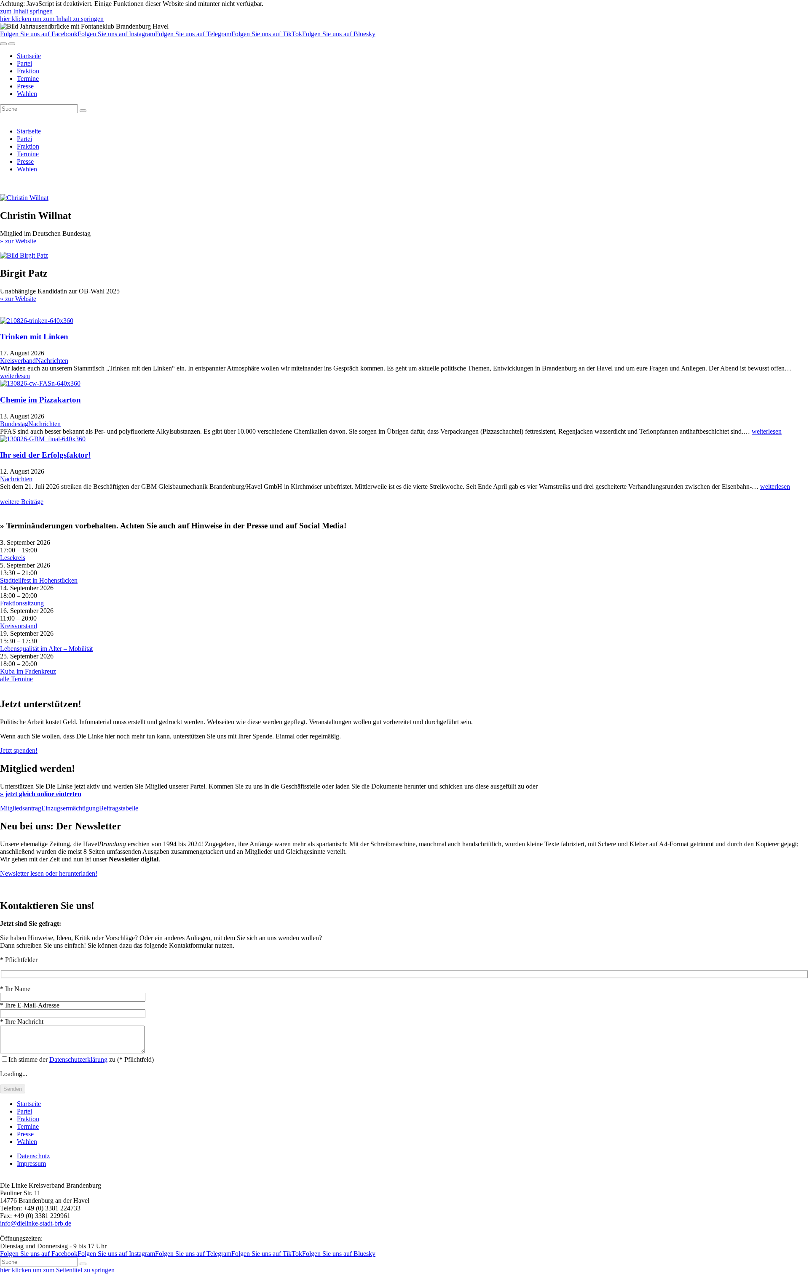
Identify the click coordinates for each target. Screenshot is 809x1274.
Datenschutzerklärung (78, 1059)
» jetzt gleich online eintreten (40, 793)
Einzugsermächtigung (70, 808)
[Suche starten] (83, 110)
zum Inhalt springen (26, 11)
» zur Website (18, 241)
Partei (24, 63)
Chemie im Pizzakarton (40, 399)
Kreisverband (18, 360)
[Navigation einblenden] (11, 44)
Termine (28, 78)
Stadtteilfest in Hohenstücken (39, 580)
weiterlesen (15, 375)
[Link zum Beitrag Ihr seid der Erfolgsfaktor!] (43, 438)
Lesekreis (12, 557)
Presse (25, 86)
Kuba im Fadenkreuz (28, 671)
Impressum (31, 1163)
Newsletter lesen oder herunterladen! (48, 873)
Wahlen (27, 93)
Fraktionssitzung (22, 603)
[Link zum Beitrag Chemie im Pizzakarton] (40, 383)
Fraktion (28, 71)
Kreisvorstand (18, 625)
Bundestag (14, 423)
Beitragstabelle (118, 808)
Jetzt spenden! (19, 750)
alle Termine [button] (16, 678)
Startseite (29, 55)
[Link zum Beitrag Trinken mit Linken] (36, 320)
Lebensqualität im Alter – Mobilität (46, 648)
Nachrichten (52, 360)
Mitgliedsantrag (20, 808)
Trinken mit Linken (34, 336)
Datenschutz (33, 1155)
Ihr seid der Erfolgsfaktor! (45, 454)
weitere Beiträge (21, 501)
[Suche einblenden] (3, 44)
